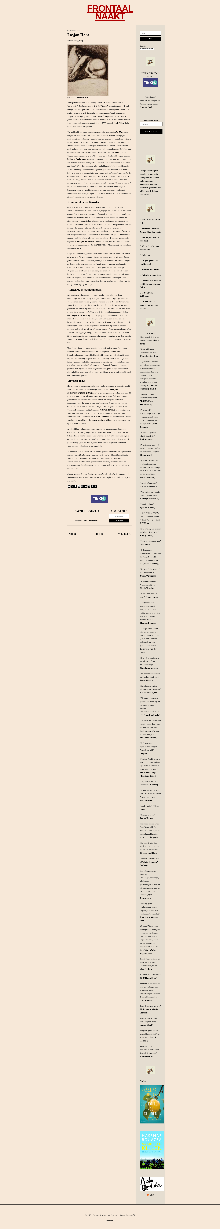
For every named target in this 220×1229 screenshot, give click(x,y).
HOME (99, 533)
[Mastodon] (75, 486)
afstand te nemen (101, 416)
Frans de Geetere (82, 97)
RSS (151, 1194)
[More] (95, 486)
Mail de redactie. (91, 520)
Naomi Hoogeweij (87, 510)
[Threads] (89, 486)
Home (110, 1220)
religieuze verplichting (80, 315)
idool (117, 152)
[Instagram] (82, 486)
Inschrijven (151, 131)
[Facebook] (79, 486)
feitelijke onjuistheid (86, 241)
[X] (72, 486)
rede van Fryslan (107, 409)
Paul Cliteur (119, 122)
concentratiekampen (102, 116)
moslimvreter (97, 244)
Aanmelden (119, 520)
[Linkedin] (85, 486)
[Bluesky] (69, 486)
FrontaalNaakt (110, 12)
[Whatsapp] (92, 486)
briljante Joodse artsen (77, 159)
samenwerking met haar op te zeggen (107, 419)
